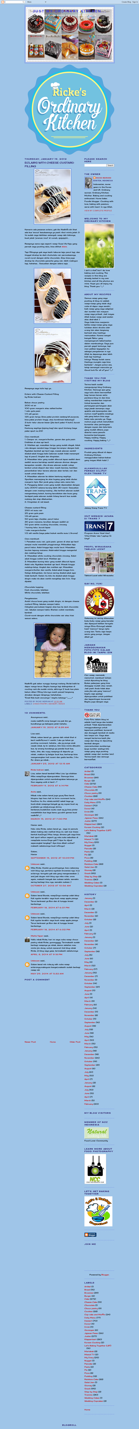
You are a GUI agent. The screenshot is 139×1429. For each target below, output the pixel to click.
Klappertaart (90, 824)
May (86, 962)
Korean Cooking (92, 827)
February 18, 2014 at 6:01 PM (50, 907)
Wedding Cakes (91, 883)
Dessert (53, 704)
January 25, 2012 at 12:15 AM (50, 764)
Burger (87, 781)
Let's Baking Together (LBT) (97, 830)
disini (64, 246)
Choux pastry (40, 704)
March (87, 909)
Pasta (87, 852)
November (89, 916)
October (88, 919)
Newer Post (30, 1042)
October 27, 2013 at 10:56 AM (51, 886)
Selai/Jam (89, 867)
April (86, 905)
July (86, 923)
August (87, 990)
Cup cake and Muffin (94, 799)
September (89, 951)
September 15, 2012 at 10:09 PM (52, 858)
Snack (61, 704)
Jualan (87, 821)
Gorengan (89, 815)
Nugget (87, 845)
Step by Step (91, 876)
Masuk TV (89, 839)
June (86, 926)
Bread (87, 774)
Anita (33, 792)
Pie (85, 855)
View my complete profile (98, 211)
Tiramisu (88, 879)
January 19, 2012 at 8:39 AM (50, 727)
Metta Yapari (37, 936)
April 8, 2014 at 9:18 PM (46, 954)
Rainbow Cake (91, 864)
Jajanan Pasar (91, 818)
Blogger (105, 1275)
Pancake (88, 848)
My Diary (89, 842)
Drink (87, 812)
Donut (87, 808)
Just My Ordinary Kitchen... (69, 11)
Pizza (87, 858)
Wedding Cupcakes (93, 886)
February (88, 934)
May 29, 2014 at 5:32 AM (47, 974)
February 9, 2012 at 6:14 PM (49, 786)
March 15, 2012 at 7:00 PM (49, 819)
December (89, 902)
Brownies (88, 777)
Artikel (87, 771)
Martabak (89, 836)
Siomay (88, 870)
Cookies (88, 796)
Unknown (35, 864)
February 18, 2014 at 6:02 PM (50, 929)
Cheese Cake (90, 787)
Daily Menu (90, 802)
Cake (86, 784)
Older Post (75, 1042)
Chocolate (89, 790)
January (88, 898)
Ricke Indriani (37, 770)
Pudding (88, 861)
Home (53, 1042)
